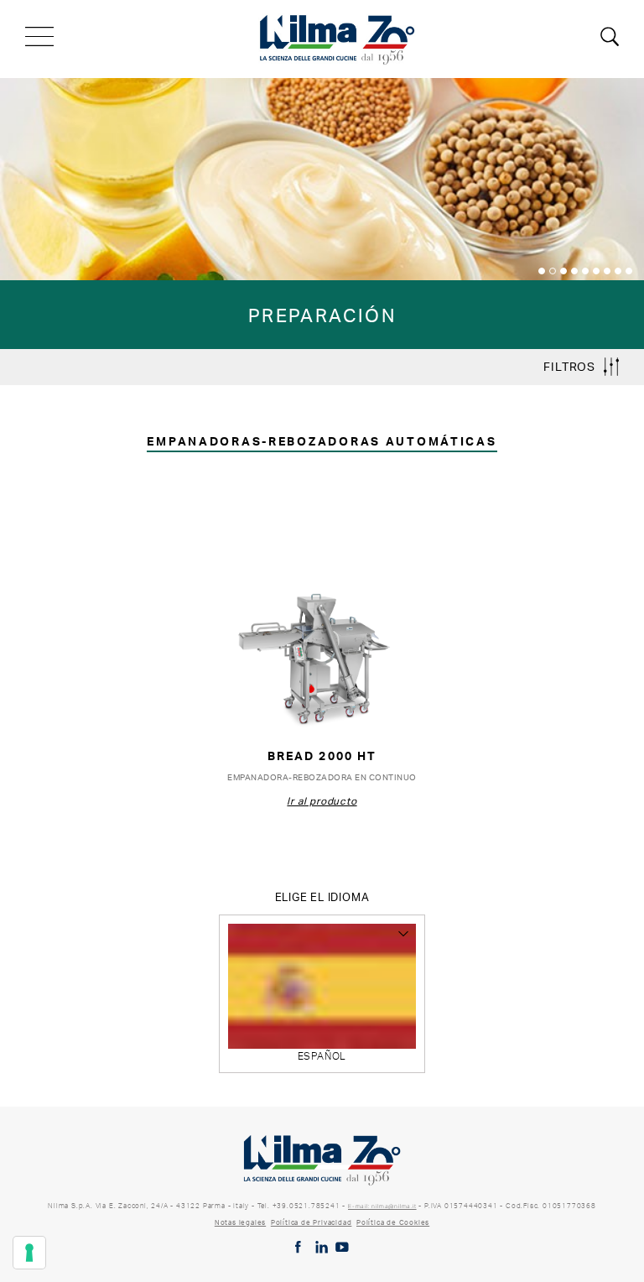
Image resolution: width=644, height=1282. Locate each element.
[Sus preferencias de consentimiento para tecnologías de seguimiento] (29, 1253)
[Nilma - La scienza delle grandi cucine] (338, 36)
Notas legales (240, 1222)
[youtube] (342, 1247)
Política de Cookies (392, 1222)
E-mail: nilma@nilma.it (382, 1206)
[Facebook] (298, 1247)
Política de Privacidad (311, 1222)
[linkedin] (321, 1247)
